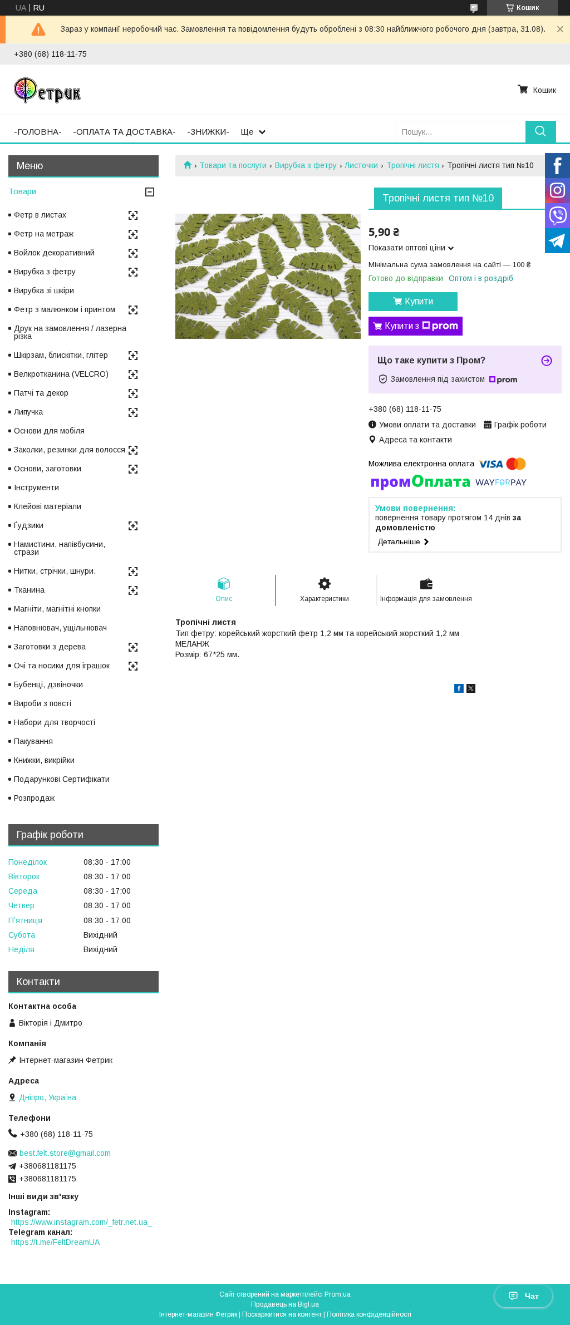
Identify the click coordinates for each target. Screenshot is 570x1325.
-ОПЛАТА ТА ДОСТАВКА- (124, 131)
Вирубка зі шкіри (44, 290)
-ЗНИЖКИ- (208, 131)
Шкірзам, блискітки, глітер (61, 355)
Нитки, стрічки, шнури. (55, 571)
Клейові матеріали (47, 506)
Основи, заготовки (47, 468)
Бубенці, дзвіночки (48, 684)
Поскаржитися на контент (282, 1314)
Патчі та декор (41, 392)
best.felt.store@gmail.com (65, 1153)
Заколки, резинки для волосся (69, 449)
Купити (419, 301)
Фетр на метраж (43, 233)
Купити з (402, 326)
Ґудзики (28, 525)
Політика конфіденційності (369, 1314)
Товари (22, 191)
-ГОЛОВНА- (38, 131)
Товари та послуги (233, 165)
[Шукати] (540, 131)
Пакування (33, 741)
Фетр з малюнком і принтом (64, 309)
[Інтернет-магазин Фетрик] (47, 89)
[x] (470, 690)
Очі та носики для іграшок (62, 665)
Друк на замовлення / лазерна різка (70, 332)
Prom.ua (338, 1294)
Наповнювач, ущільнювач (60, 627)
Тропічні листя (412, 165)
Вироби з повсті (42, 703)
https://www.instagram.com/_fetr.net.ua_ (81, 1222)
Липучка (28, 411)
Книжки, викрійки (44, 760)
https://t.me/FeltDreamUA (55, 1242)
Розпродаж (34, 798)
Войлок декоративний (54, 252)
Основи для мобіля (49, 430)
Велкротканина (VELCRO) (61, 374)
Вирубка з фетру (306, 165)
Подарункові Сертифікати (62, 779)
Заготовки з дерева (50, 646)
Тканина (29, 589)
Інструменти (36, 487)
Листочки (361, 165)
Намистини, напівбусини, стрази (59, 548)
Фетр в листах (40, 214)
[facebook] (459, 690)
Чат (532, 1296)
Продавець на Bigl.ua (285, 1304)
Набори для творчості (54, 722)
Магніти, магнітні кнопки (57, 608)
